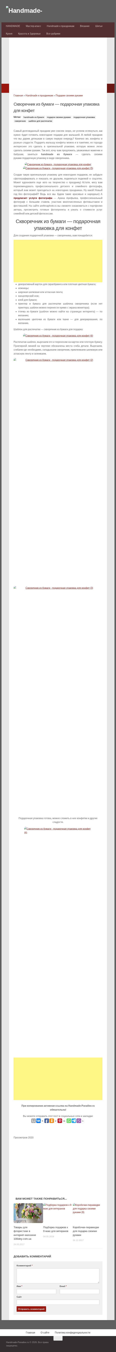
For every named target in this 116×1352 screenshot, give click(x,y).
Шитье (99, 26)
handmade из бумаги (34, 117)
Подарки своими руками (69, 95)
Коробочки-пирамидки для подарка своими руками (86, 1231)
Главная (18, 95)
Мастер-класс (33, 26)
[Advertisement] (58, 62)
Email (63, 1286)
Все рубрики (53, 33)
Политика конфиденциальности (72, 1332)
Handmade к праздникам (60, 26)
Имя (19, 1286)
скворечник (20, 121)
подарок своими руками (59, 117)
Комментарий (24, 1265)
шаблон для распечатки (40, 121)
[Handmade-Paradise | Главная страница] (28, 10)
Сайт (19, 1297)
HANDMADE (13, 26)
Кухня (9, 33)
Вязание (85, 26)
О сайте (45, 1332)
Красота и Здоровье (29, 33)
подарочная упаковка (84, 117)
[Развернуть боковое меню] (5, 88)
